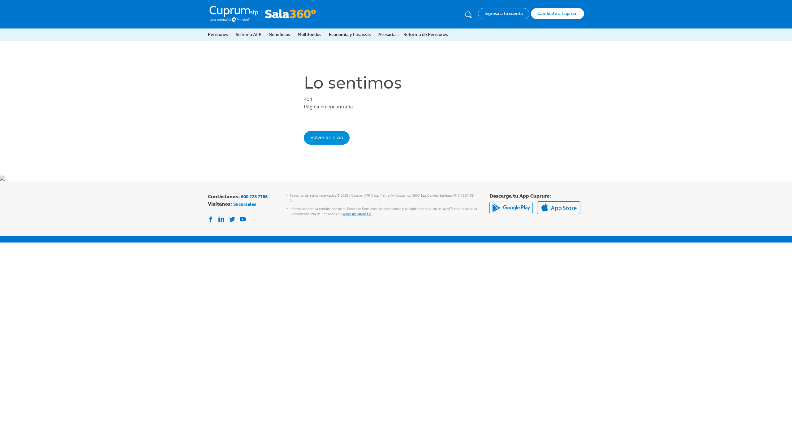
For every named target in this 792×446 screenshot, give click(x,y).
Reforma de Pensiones (425, 34)
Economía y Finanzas (350, 34)
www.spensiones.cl (357, 214)
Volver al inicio (326, 137)
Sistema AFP (248, 34)
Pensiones (218, 34)
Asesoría (387, 34)
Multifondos (309, 34)
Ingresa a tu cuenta (503, 13)
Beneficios (279, 34)
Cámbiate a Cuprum (557, 13)
